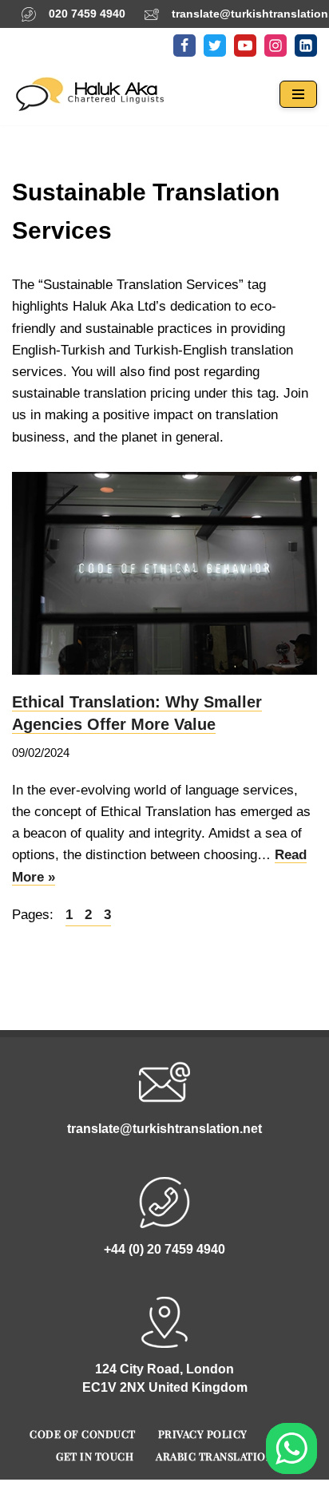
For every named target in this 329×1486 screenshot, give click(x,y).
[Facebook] (184, 45)
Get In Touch (94, 1456)
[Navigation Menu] (298, 94)
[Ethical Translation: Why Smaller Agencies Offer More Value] (164, 574)
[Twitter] (215, 45)
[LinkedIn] (306, 45)
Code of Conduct (83, 1433)
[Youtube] (245, 45)
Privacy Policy (203, 1433)
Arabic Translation (214, 1456)
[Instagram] (275, 45)
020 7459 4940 (87, 13)
